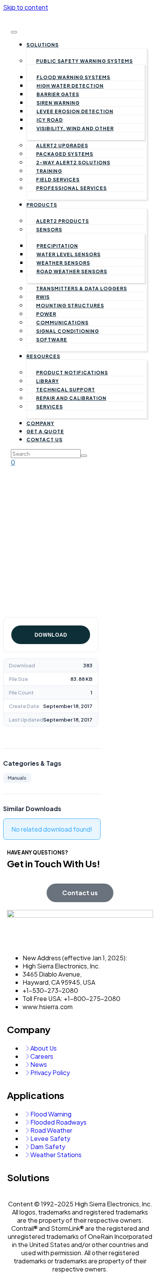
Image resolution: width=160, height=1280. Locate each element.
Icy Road (50, 120)
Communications (62, 323)
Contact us (44, 440)
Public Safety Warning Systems (84, 61)
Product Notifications (72, 373)
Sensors (49, 230)
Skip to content (25, 7)
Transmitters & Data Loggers (81, 288)
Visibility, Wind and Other (75, 128)
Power (46, 314)
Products (41, 205)
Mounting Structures (70, 305)
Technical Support (65, 390)
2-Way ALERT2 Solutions (73, 162)
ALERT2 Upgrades (62, 145)
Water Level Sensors (69, 254)
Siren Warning (58, 103)
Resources (43, 356)
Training (49, 171)
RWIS (43, 297)
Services (49, 407)
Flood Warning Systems (73, 77)
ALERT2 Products (62, 221)
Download (51, 635)
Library (47, 381)
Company (40, 423)
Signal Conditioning (67, 331)
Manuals (17, 778)
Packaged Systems (64, 154)
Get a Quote (45, 431)
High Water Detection (70, 86)
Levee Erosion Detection (75, 111)
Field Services (58, 180)
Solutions (42, 45)
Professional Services (71, 188)
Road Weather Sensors (72, 271)
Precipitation (57, 246)
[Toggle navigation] (14, 32)
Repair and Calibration (71, 398)
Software (51, 340)
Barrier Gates (58, 94)
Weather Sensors (63, 263)
